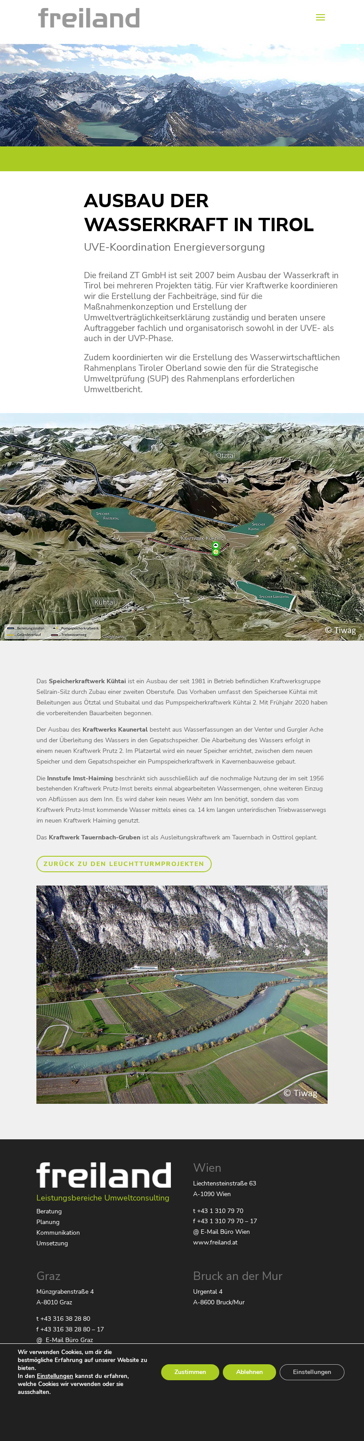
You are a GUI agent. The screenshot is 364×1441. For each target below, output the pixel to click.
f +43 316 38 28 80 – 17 (70, 1329)
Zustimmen (190, 1372)
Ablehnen (249, 1372)
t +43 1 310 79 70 (218, 1211)
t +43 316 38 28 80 (63, 1319)
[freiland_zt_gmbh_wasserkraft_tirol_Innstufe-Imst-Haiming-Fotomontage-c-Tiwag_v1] (182, 1102)
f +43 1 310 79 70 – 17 (225, 1221)
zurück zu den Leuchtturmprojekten (124, 864)
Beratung (49, 1211)
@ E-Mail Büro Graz (64, 1340)
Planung (47, 1222)
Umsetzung (52, 1243)
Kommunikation (58, 1232)
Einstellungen (55, 1376)
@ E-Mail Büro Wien (221, 1232)
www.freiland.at (215, 1242)
